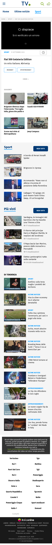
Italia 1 (14, 508)
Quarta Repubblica (14, 492)
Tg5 (38, 469)
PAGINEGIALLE (22, 523)
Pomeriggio (38, 475)
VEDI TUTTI (41, 149)
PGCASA (46, 523)
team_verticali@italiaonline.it (18, 449)
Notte (38, 497)
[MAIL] (48, 4)
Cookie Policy (39, 531)
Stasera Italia (14, 480)
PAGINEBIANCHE (10, 525)
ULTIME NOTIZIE (34, 295)
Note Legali (21, 531)
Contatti (15, 514)
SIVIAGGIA (34, 525)
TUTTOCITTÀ (21, 525)
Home (6, 11)
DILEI (28, 525)
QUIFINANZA (43, 525)
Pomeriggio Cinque (14, 503)
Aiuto (34, 533)
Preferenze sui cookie (23, 533)
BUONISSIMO (21, 528)
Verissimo (14, 458)
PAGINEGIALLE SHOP (35, 523)
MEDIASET (10, 70)
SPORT (10, 19)
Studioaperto (38, 480)
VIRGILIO (12, 523)
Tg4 (38, 458)
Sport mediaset (38, 503)
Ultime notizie (22, 11)
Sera (38, 486)
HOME (3, 19)
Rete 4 (14, 486)
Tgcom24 (38, 492)
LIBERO (5, 523)
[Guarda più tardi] (43, 52)
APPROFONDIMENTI (35, 388)
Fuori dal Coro (14, 469)
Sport (38, 11)
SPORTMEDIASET (25, 70)
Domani (38, 508)
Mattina (38, 464)
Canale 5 (14, 497)
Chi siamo (11, 531)
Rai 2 (14, 475)
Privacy (29, 531)
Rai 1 (14, 464)
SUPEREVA (31, 528)
